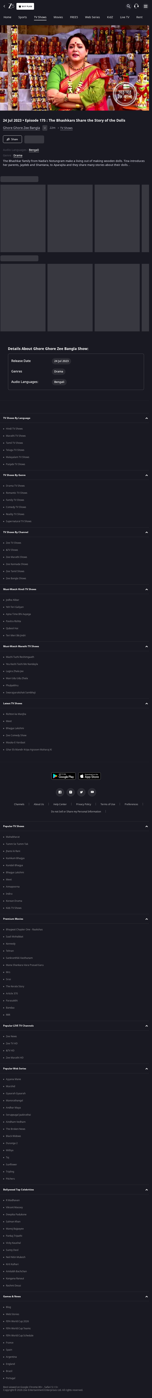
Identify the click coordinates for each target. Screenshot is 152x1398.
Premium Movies (13, 921)
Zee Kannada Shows (17, 566)
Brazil (9, 1373)
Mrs (8, 974)
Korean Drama (14, 903)
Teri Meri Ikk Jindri (16, 638)
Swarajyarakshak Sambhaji (21, 695)
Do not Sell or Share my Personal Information (75, 814)
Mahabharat (13, 839)
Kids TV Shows (14, 910)
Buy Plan (27, 6)
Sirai (8, 981)
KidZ (110, 17)
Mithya (9, 1153)
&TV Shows (12, 552)
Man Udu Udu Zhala (17, 681)
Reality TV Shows (15, 516)
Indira (9, 896)
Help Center (58, 807)
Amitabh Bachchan (16, 1274)
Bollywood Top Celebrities (18, 1192)
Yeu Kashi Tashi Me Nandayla (22, 666)
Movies (58, 17)
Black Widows (13, 1138)
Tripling (10, 1174)
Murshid (10, 1089)
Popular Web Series (14, 1071)
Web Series (92, 17)
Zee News (11, 1039)
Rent (139, 17)
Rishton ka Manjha (16, 716)
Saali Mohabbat (14, 939)
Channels (17, 807)
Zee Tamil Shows (15, 573)
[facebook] (58, 795)
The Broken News (15, 1131)
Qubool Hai (12, 631)
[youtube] (90, 795)
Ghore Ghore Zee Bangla (21, 126)
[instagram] (69, 795)
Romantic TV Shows (16, 495)
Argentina (11, 1359)
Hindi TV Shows (14, 431)
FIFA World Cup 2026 (17, 1324)
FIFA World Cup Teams (18, 1331)
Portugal (10, 1380)
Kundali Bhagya (14, 868)
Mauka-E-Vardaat (15, 745)
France (9, 1345)
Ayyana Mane (13, 1081)
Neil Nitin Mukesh (15, 1259)
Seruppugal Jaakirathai (18, 1117)
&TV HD (10, 1053)
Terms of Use (106, 807)
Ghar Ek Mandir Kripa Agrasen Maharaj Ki (29, 752)
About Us (37, 807)
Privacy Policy (82, 807)
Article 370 (12, 996)
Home (7, 17)
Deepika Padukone (16, 1217)
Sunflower (11, 1167)
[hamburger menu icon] (145, 6)
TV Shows (40, 17)
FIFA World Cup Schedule (19, 1338)
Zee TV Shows (13, 545)
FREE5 (74, 17)
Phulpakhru (12, 688)
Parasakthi (12, 1003)
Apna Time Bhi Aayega (18, 616)
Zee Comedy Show (16, 738)
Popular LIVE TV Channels (18, 1028)
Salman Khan (13, 1224)
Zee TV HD (12, 1046)
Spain (9, 1352)
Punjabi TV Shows (15, 466)
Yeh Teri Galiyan (15, 609)
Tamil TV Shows (14, 445)
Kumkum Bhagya (15, 860)
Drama (17, 154)
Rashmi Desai (13, 1288)
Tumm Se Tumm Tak (17, 846)
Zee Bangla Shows (16, 581)
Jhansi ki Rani (13, 853)
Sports (22, 17)
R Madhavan (13, 1202)
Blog (8, 1309)
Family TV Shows (15, 502)
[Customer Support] (136, 6)
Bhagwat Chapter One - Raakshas (24, 932)
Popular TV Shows (13, 828)
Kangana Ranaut (15, 1281)
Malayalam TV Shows (17, 459)
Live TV (124, 17)
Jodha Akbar (12, 602)
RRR (8, 1017)
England (10, 1366)
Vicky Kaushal (13, 1245)
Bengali (34, 148)
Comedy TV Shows (16, 509)
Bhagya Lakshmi (15, 730)
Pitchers (10, 1181)
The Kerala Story (15, 989)
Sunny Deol (12, 1252)
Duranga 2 (12, 1145)
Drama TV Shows (15, 488)
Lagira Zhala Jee (15, 673)
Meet (9, 723)
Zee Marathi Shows (16, 559)
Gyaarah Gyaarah (16, 1096)
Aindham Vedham (16, 1124)
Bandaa (10, 1010)
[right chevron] (4, 221)
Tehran (10, 953)
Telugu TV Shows (15, 452)
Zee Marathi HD (15, 1060)
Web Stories (12, 1316)
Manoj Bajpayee (15, 1231)
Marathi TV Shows (16, 438)
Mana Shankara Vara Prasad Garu (25, 967)
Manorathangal (14, 1103)
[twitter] (80, 795)
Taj (7, 1160)
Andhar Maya (13, 1110)
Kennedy (10, 946)
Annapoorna (13, 889)
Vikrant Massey (14, 1210)
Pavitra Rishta (13, 623)
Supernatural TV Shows (18, 524)
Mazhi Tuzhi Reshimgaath (20, 659)
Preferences (130, 807)
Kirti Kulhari (12, 1266)
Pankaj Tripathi (14, 1238)
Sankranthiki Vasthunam (19, 960)
